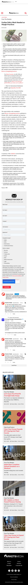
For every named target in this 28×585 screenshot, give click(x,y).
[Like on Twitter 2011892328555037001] (11, 362)
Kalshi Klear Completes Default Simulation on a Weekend (12, 466)
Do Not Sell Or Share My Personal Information (14, 582)
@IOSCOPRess (7, 82)
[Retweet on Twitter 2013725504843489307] (8, 350)
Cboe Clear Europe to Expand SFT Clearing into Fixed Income (14, 537)
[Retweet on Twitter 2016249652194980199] (8, 314)
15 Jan (21, 354)
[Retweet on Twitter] (8, 317)
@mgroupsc (7, 320)
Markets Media (8, 302)
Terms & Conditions (14, 577)
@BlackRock (17, 357)
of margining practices (9, 71)
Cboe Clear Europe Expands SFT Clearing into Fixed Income (13, 431)
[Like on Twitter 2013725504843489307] (11, 350)
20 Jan (21, 338)
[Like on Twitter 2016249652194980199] (11, 314)
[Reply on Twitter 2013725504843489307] (6, 350)
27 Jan (21, 302)
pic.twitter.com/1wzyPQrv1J (17, 82)
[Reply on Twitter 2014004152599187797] (6, 335)
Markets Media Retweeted (14, 317)
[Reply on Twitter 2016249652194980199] (6, 314)
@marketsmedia (16, 302)
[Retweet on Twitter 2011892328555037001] (8, 362)
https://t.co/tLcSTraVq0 (17, 81)
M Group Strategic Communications (13, 319)
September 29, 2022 (16, 87)
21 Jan (12, 320)
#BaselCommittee (10, 74)
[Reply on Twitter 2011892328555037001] (6, 362)
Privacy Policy (14, 579)
